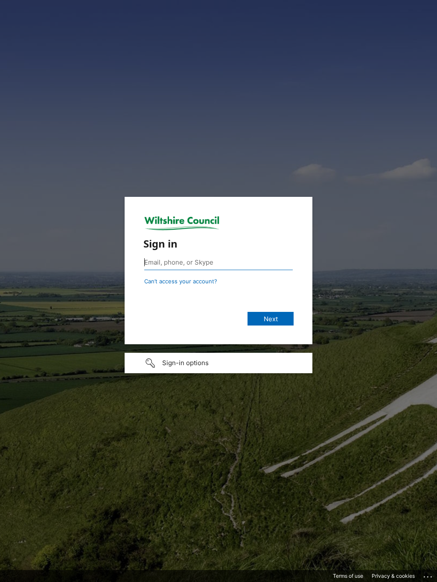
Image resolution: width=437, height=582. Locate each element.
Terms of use (348, 576)
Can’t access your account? (180, 281)
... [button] (428, 574)
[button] (218, 363)
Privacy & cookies (393, 576)
